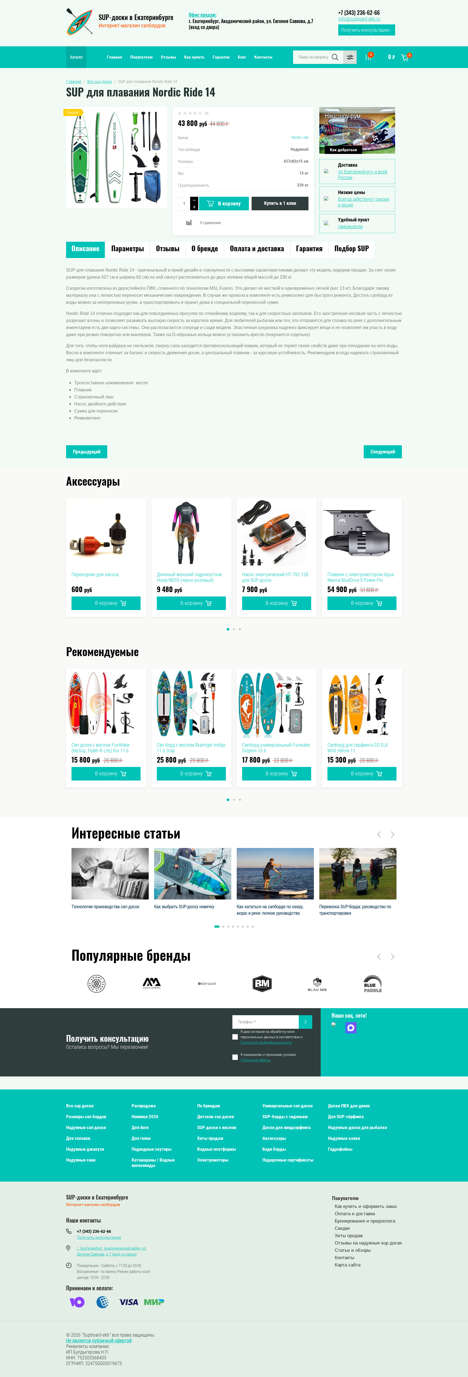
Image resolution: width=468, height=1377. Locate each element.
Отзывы (168, 57)
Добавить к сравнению (189, 222)
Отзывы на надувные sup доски (368, 1243)
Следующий (382, 451)
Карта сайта (347, 1265)
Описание (85, 249)
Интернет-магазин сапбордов (132, 25)
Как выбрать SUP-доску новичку (184, 906)
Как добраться (343, 149)
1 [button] (228, 629)
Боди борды (274, 1149)
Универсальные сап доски (287, 1105)
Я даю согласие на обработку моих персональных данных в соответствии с (271, 1036)
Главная (114, 57)
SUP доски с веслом (216, 1127)
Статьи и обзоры (353, 1250)
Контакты (263, 57)
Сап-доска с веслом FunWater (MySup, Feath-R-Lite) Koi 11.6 (101, 747)
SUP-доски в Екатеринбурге (136, 18)
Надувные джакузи (85, 1149)
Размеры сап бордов (86, 1116)
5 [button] (238, 926)
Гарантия (221, 57)
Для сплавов (78, 1138)
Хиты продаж (210, 1138)
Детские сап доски (215, 1116)
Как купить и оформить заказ (366, 1206)
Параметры (127, 249)
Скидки (342, 1228)
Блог (242, 57)
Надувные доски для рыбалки (357, 1127)
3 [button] (240, 629)
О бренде (204, 249)
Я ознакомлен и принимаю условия (268, 1057)
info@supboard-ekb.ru (359, 19)
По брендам (208, 1105)
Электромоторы (212, 1160)
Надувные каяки (344, 1138)
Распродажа (144, 1105)
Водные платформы (216, 1149)
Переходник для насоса (95, 574)
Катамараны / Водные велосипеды (153, 1162)
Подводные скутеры (151, 1149)
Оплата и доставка (257, 249)
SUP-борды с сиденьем (285, 1116)
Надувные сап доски (86, 1127)
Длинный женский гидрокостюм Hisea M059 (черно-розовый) (189, 577)
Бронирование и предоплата (365, 1221)
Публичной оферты (255, 1060)
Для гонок (141, 1138)
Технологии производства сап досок (105, 906)
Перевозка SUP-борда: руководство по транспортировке (355, 910)
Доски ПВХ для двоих (349, 1105)
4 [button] (233, 926)
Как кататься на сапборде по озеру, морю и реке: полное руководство (270, 910)
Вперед (392, 834)
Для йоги (140, 1127)
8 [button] (253, 926)
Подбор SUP (351, 249)
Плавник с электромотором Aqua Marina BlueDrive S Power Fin (360, 577)
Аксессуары (274, 1138)
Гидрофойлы (340, 1149)
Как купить (194, 57)
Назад (379, 834)
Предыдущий (86, 451)
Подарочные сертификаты (287, 1160)
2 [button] (234, 629)
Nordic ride (299, 137)
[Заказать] (305, 1022)
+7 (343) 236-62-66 (359, 13)
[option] (106, 557)
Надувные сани (80, 1160)
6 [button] (243, 926)
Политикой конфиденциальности (266, 1042)
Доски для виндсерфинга (286, 1127)
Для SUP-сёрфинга (346, 1116)
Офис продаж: (202, 15)
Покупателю (141, 57)
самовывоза (350, 226)
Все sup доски (79, 1105)
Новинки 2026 (145, 1116)
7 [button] (248, 926)
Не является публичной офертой (99, 1340)
